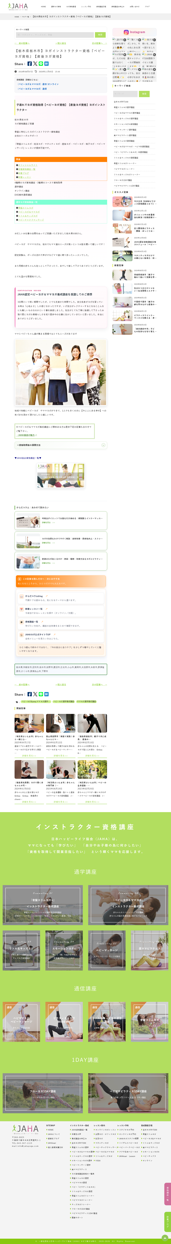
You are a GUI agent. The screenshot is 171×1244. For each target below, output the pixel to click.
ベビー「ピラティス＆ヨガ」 (80, 1187)
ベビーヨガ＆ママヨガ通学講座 (127, 113)
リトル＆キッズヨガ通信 (80, 1191)
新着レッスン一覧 (36, 609)
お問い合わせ (134, 7)
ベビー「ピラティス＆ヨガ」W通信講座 (131, 152)
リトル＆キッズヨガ (28, 216)
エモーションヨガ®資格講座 (126, 124)
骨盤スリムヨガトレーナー (125, 164)
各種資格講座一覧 (26, 169)
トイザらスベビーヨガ (127, 1143)
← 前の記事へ (22, 43)
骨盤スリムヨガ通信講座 (124, 141)
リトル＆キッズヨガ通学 (80, 1156)
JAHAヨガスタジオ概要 (127, 1139)
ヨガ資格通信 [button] (71, 7)
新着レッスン (24, 177)
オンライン (147, 1161)
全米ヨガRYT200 (121, 102)
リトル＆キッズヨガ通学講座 (126, 119)
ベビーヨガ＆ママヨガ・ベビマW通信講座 (132, 147)
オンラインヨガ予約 (127, 1134)
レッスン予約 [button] (86, 7)
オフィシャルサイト (28, 165)
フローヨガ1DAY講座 (123, 180)
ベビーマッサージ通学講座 (125, 130)
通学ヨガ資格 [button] (56, 7)
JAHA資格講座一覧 (80, 1130)
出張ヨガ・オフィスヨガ (103, 1134)
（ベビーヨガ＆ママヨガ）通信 (32, 89)
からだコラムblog (36, 596)
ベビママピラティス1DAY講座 (126, 186)
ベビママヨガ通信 (79, 1183)
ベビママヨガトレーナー (124, 169)
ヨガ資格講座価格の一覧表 (80, 1174)
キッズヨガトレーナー (80, 1205)
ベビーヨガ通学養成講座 (63, 702)
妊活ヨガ (99, 1139)
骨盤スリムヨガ (25, 208)
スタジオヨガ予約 (126, 1130)
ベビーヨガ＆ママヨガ (29, 212)
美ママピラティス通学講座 (125, 135)
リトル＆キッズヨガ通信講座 (126, 158)
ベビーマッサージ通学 (80, 1165)
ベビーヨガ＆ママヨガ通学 (80, 1152)
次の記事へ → (99, 43)
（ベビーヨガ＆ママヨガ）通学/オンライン (38, 84)
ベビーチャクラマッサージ (31, 220)
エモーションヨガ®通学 (80, 1161)
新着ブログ (23, 173)
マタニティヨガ (102, 1143)
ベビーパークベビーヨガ (127, 1147)
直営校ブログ (53, 1139)
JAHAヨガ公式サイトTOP (40, 634)
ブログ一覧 (25, 17)
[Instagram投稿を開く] (134, 60)
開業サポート (77, 1218)
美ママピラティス (79, 1169)
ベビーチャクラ (149, 1156)
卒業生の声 (76, 1134)
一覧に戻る (60, 43)
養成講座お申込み (79, 1139)
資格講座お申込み (117, 7)
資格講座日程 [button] (101, 7)
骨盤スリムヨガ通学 (80, 1147)
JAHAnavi (52, 1143)
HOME (17, 17)
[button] (165, 1238)
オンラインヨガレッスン (103, 1130)
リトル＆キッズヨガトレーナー (127, 175)
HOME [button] (43, 7)
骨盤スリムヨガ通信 (80, 1178)
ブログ (147, 7)
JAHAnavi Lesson (127, 1156)
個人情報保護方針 (55, 1147)
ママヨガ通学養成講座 (86, 702)
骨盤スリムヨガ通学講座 (124, 107)
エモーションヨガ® (151, 1152)
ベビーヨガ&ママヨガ (151, 1139)
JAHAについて (54, 1134)
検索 (100, 35)
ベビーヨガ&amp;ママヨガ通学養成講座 (36, 702)
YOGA (98, 1161)
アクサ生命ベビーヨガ (127, 1152)
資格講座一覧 (34, 622)
